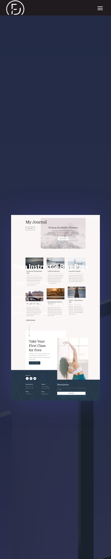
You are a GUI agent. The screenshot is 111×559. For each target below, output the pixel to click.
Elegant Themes (40, 305)
